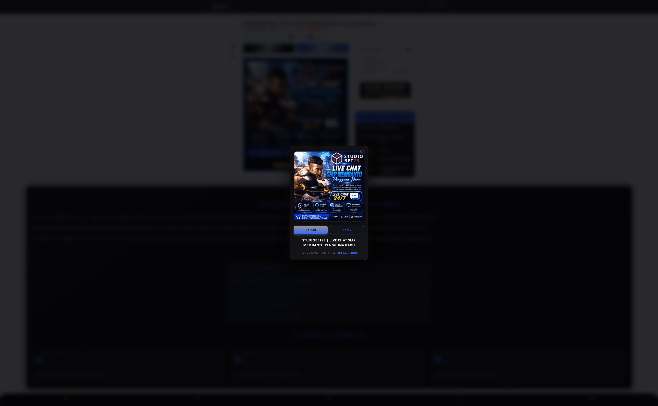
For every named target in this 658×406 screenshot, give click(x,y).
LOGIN (347, 230)
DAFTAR (311, 230)
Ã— (362, 152)
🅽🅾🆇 (354, 253)
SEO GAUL (343, 253)
